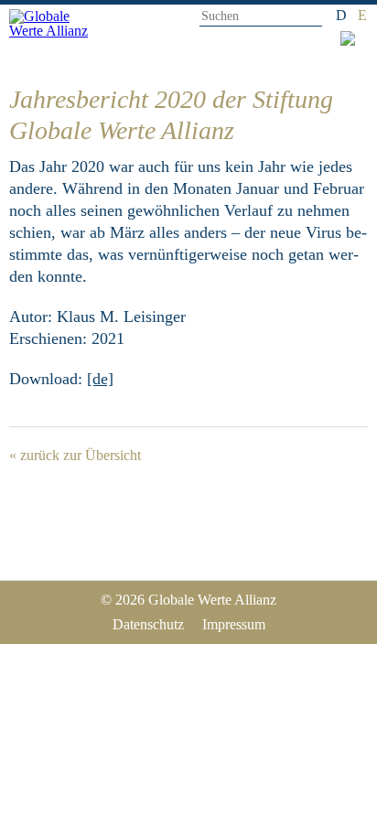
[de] (100, 379)
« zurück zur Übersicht (75, 455)
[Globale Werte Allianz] (56, 29)
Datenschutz (148, 624)
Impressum (233, 624)
